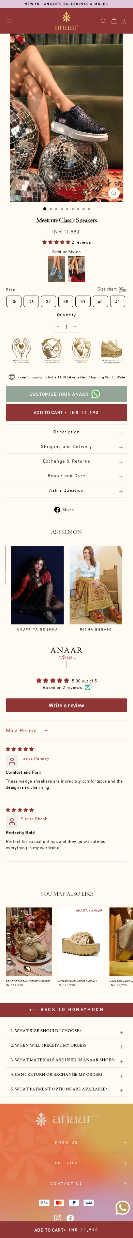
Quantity (66, 314)
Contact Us (66, 1183)
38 (66, 301)
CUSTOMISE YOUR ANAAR (59, 394)
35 (14, 301)
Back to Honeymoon (71, 1009)
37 (48, 301)
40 (100, 301)
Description (66, 431)
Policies (66, 1163)
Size (62, 289)
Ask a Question (66, 490)
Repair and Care (66, 475)
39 (83, 301)
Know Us (66, 1142)
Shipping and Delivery (66, 446)
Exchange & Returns (66, 461)
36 (31, 301)
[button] (57, 242)
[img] (20, 749)
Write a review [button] (67, 705)
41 (117, 301)
